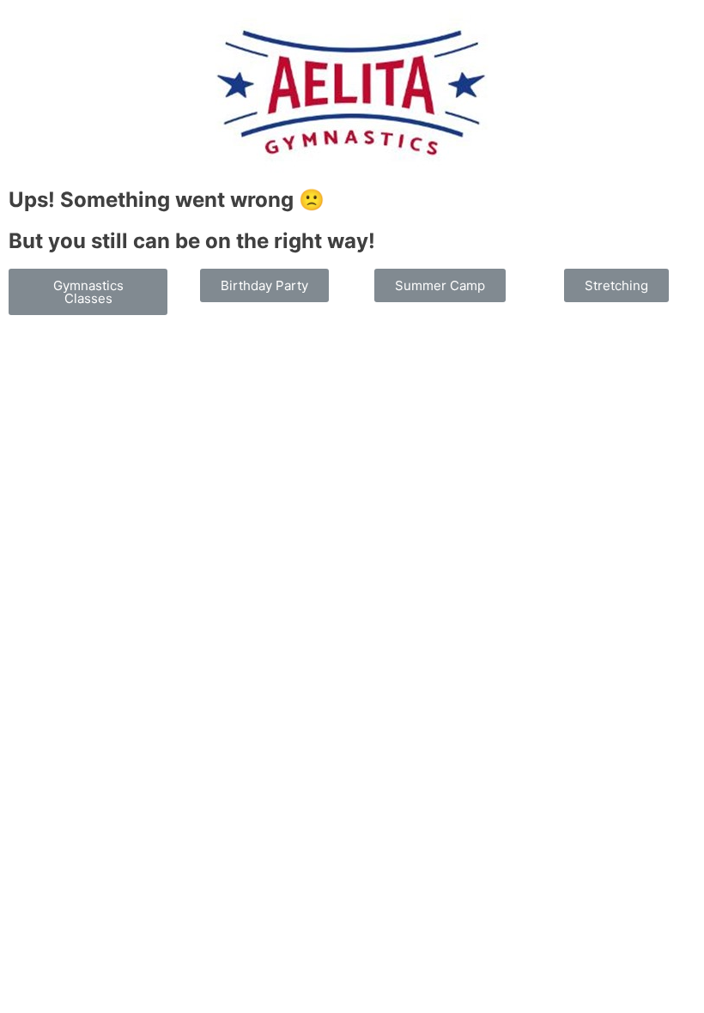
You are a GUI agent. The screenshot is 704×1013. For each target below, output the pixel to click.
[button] (88, 292)
